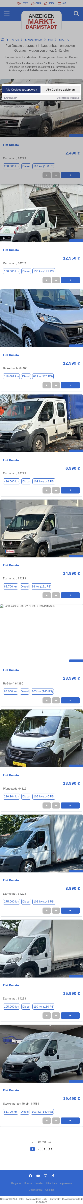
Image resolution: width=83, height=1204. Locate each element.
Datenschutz (36, 1189)
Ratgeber (16, 1183)
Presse (28, 1183)
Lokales (39, 1183)
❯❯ (51, 1149)
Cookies (49, 1189)
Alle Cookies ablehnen (60, 89)
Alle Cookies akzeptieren (21, 89)
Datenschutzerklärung (68, 98)
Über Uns (51, 1183)
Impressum (66, 1183)
